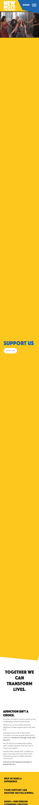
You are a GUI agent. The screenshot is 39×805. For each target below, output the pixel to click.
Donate (26, 5)
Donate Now (10, 350)
